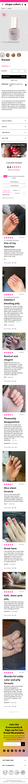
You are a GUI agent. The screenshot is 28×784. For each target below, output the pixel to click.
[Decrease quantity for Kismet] (12, 71)
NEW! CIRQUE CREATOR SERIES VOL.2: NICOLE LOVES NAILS (14, 1)
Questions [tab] (15, 190)
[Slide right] (26, 32)
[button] (2, 4)
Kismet (9, 8)
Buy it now (14, 80)
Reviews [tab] (5, 190)
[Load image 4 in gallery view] (19, 55)
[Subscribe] (23, 744)
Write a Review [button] (14, 182)
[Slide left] (1, 32)
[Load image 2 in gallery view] (8, 55)
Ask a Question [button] (14, 185)
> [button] (19, 712)
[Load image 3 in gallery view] (13, 55)
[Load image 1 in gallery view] (2, 55)
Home (3, 8)
